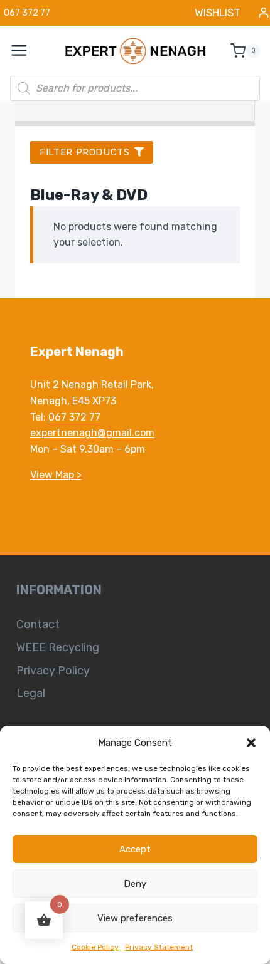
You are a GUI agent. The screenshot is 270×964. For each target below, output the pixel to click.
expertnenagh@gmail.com (92, 433)
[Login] (263, 13)
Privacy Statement (159, 947)
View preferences (135, 918)
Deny (135, 883)
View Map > (56, 475)
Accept (135, 849)
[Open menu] (25, 50)
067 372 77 (74, 417)
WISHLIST (217, 12)
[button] (251, 742)
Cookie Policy (95, 947)
